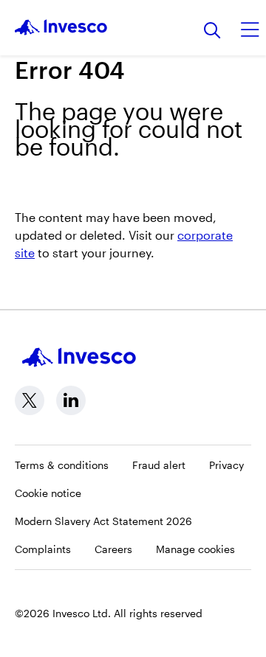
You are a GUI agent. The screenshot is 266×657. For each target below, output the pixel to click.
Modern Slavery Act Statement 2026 (103, 521)
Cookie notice (48, 493)
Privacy (226, 465)
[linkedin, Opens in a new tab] (71, 400)
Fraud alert (158, 465)
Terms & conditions (62, 465)
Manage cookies (195, 549)
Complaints (43, 549)
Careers (113, 549)
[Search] (212, 31)
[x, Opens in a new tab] (29, 400)
